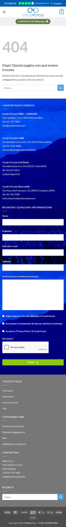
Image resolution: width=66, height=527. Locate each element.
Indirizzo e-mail (10, 246)
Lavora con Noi (10, 402)
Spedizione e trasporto (14, 443)
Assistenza (8, 396)
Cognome (7, 231)
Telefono (7, 261)
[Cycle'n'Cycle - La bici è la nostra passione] (33, 12)
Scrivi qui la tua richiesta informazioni (20, 276)
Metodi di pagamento (13, 432)
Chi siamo (7, 390)
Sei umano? (8, 338)
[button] (4, 12)
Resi (4, 437)
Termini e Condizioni (13, 426)
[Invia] (61, 88)
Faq (4, 408)
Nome (6, 216)
